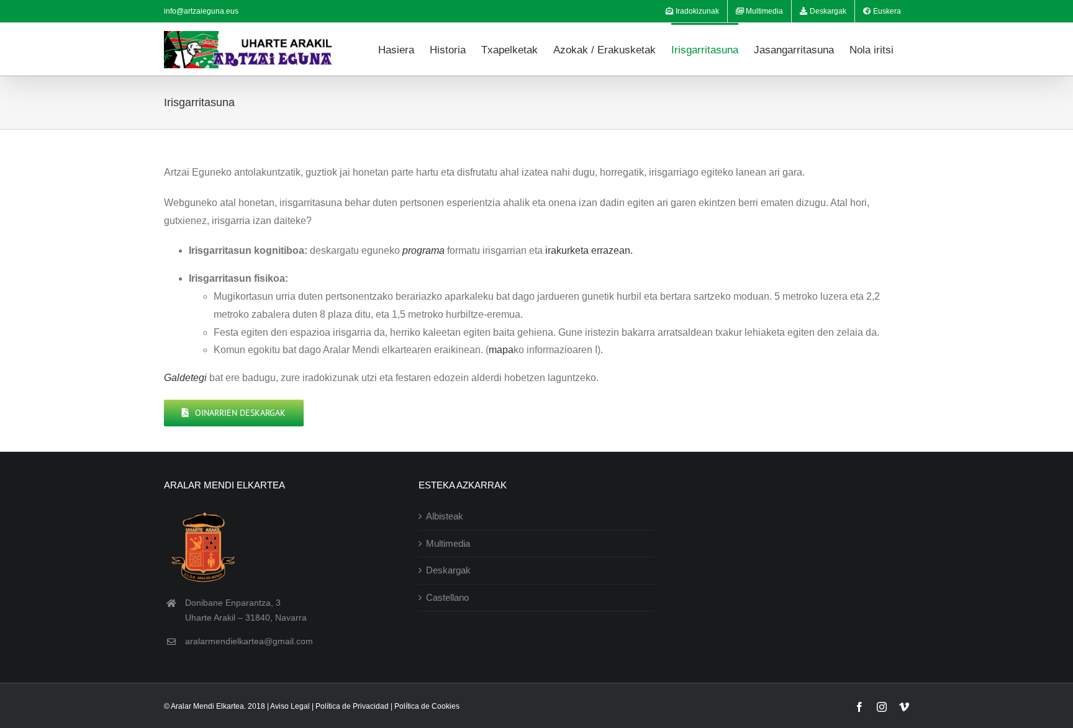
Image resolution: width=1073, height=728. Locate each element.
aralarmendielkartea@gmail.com (249, 641)
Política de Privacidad (352, 706)
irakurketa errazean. (589, 250)
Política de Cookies (427, 706)
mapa (501, 349)
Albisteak (444, 516)
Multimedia (448, 543)
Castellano (447, 597)
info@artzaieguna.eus (201, 11)
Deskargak (448, 570)
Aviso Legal (290, 706)
